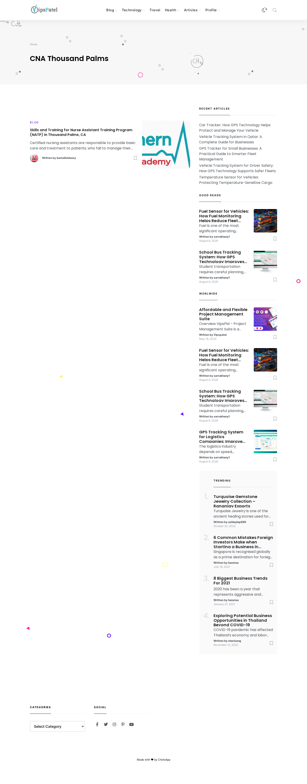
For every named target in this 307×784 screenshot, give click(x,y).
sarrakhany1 (222, 236)
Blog (110, 10)
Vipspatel (220, 334)
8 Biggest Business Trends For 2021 (240, 581)
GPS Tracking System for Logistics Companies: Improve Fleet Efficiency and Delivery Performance (221, 436)
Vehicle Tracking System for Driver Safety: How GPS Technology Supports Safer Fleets (237, 168)
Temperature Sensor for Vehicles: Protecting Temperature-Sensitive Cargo (235, 180)
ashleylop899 (237, 522)
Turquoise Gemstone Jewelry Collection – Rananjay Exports (235, 500)
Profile (211, 10)
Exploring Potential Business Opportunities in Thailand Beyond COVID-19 (243, 619)
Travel (154, 10)
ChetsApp (164, 759)
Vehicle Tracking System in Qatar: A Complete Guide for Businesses (230, 139)
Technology (132, 10)
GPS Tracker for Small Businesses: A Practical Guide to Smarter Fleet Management (230, 154)
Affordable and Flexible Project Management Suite (223, 313)
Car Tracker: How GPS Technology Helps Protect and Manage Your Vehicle (235, 127)
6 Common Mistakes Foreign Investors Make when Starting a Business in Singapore (243, 541)
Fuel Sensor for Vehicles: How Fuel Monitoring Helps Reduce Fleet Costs (224, 215)
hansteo (233, 562)
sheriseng (234, 640)
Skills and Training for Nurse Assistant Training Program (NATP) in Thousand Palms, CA (81, 132)
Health (170, 10)
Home (33, 44)
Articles (191, 10)
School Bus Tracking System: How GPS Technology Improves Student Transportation (224, 256)
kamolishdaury (66, 158)
